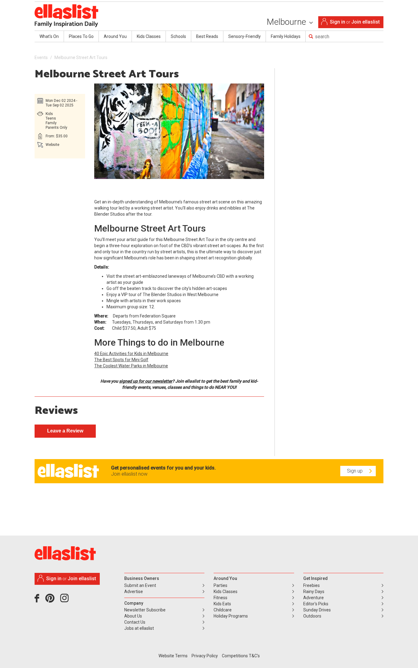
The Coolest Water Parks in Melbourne (131, 365)
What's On (49, 36)
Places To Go (81, 36)
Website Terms (173, 655)
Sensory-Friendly (244, 36)
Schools (178, 36)
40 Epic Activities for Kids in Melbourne (131, 353)
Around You (115, 36)
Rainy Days (313, 591)
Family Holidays (285, 36)
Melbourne (287, 22)
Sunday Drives (317, 609)
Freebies (311, 585)
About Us (133, 616)
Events (41, 57)
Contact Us (134, 622)
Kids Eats (222, 603)
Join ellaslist (365, 22)
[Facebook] (38, 600)
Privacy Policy (205, 655)
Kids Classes (149, 36)
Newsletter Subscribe (145, 609)
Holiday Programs (231, 616)
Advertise (133, 591)
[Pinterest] (52, 600)
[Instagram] (65, 600)
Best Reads (207, 36)
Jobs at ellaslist (139, 628)
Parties (220, 585)
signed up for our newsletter (145, 381)
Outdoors (312, 616)
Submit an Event (140, 585)
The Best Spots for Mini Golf (121, 359)
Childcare (223, 609)
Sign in (337, 22)
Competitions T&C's (241, 655)
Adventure (313, 597)
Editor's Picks (315, 603)
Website (52, 145)
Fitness (220, 597)
